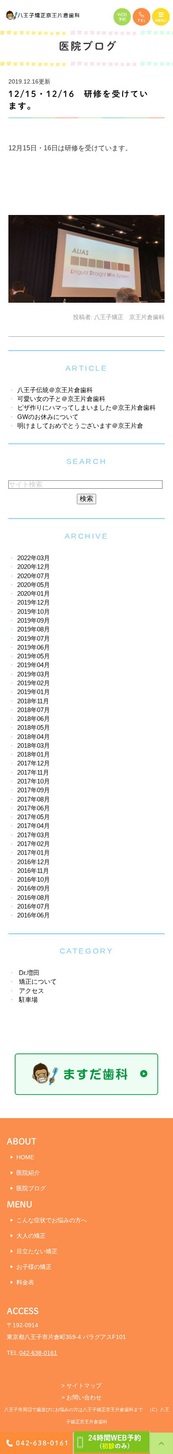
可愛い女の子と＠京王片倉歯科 (61, 398)
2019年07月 (33, 638)
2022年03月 (33, 557)
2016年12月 (33, 861)
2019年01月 (33, 691)
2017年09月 (33, 790)
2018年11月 (33, 701)
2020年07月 (33, 575)
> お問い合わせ (81, 1397)
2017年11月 (33, 772)
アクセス (31, 990)
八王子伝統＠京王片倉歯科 (55, 389)
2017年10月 (33, 781)
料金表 (25, 1282)
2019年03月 (33, 674)
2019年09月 (33, 620)
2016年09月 (33, 888)
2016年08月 (33, 897)
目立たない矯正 (37, 1251)
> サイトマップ (81, 1385)
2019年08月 (33, 629)
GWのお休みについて (48, 416)
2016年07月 (33, 906)
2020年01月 (33, 593)
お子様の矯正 (34, 1266)
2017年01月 (33, 852)
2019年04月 (33, 664)
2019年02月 (33, 682)
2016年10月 (33, 879)
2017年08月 (33, 799)
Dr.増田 (29, 972)
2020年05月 (33, 584)
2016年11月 (33, 870)
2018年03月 (33, 745)
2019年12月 (33, 602)
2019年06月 (33, 647)
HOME (25, 1157)
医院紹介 (28, 1172)
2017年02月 (33, 843)
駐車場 (28, 999)
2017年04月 (33, 825)
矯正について (38, 981)
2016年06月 (33, 915)
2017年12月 (33, 763)
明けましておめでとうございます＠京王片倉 (80, 425)
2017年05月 (33, 816)
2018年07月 (33, 709)
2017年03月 (33, 834)
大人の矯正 (31, 1235)
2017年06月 (33, 808)
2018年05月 (33, 727)
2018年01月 (33, 754)
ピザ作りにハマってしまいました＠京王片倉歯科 (86, 407)
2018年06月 (33, 718)
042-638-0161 (38, 1352)
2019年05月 (33, 656)
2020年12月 (33, 566)
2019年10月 (33, 611)
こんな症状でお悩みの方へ (51, 1220)
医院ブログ (31, 1188)
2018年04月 (33, 736)
